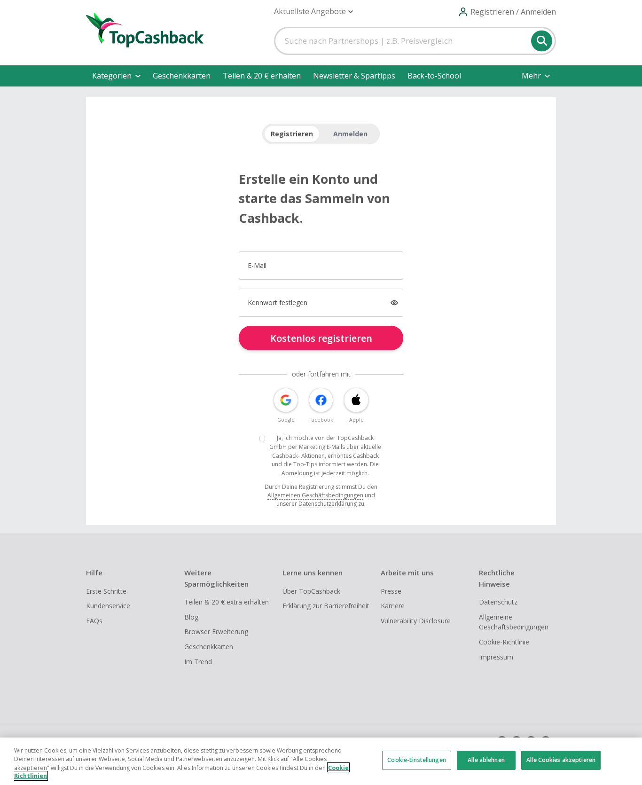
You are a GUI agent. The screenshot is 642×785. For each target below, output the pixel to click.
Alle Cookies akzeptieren (560, 760)
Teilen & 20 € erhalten (262, 76)
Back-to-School (434, 76)
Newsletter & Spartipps (354, 76)
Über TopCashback (311, 591)
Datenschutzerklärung (327, 504)
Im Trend (198, 661)
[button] (313, 11)
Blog (191, 616)
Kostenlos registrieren (321, 338)
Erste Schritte (106, 591)
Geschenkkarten (182, 76)
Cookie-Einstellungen (416, 760)
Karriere (393, 605)
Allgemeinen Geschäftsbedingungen (315, 495)
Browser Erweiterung (216, 631)
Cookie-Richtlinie (504, 641)
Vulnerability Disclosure (416, 620)
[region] (321, 761)
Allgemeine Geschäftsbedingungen (513, 622)
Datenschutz (498, 601)
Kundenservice (108, 605)
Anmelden (350, 133)
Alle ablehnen (486, 760)
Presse (391, 591)
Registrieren (292, 133)
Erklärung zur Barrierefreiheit (325, 605)
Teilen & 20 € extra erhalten (226, 601)
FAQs (94, 620)
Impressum (496, 656)
